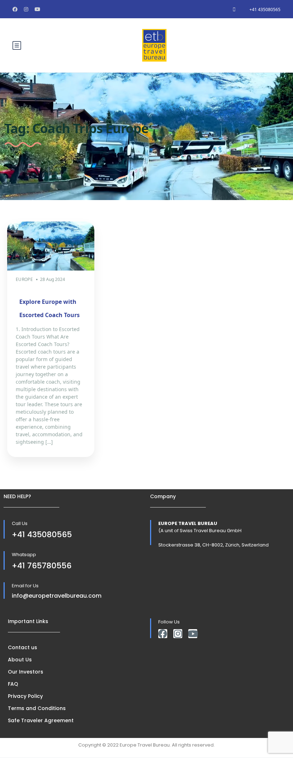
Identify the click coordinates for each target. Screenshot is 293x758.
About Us (20, 659)
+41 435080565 (264, 9)
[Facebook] (162, 633)
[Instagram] (177, 633)
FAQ (13, 683)
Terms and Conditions (37, 708)
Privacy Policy (25, 696)
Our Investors (25, 671)
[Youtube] (192, 633)
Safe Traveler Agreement (41, 720)
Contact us (22, 647)
